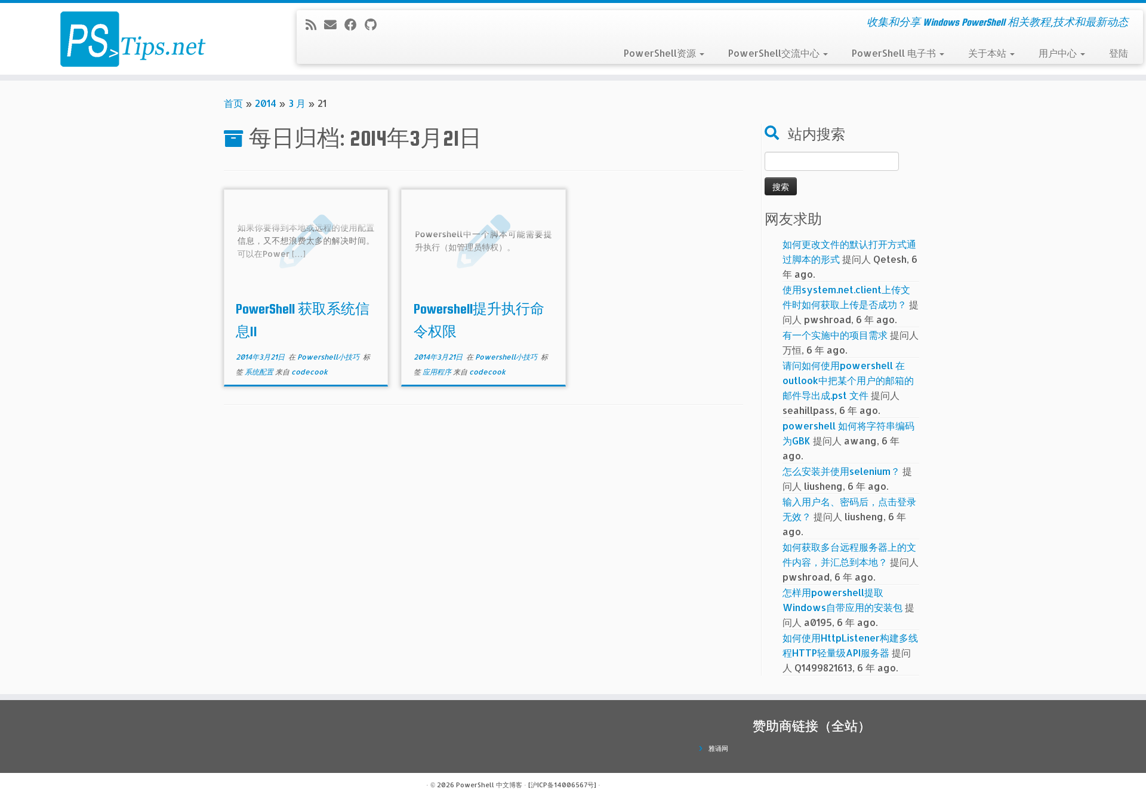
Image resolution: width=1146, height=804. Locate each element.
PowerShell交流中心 (775, 53)
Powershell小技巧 (329, 356)
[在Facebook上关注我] (354, 24)
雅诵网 (718, 748)
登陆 (1118, 53)
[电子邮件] (334, 24)
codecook (309, 371)
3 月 (297, 103)
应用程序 (438, 371)
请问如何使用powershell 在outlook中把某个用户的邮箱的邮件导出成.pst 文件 (848, 380)
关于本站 (988, 53)
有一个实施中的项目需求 (835, 335)
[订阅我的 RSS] (315, 24)
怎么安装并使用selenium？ (841, 471)
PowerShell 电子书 (895, 53)
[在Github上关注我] (374, 24)
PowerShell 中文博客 (489, 785)
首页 (233, 103)
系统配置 (260, 371)
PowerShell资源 (661, 53)
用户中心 (1059, 53)
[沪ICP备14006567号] (562, 785)
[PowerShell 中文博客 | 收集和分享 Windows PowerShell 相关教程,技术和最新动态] (132, 39)
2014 (265, 103)
